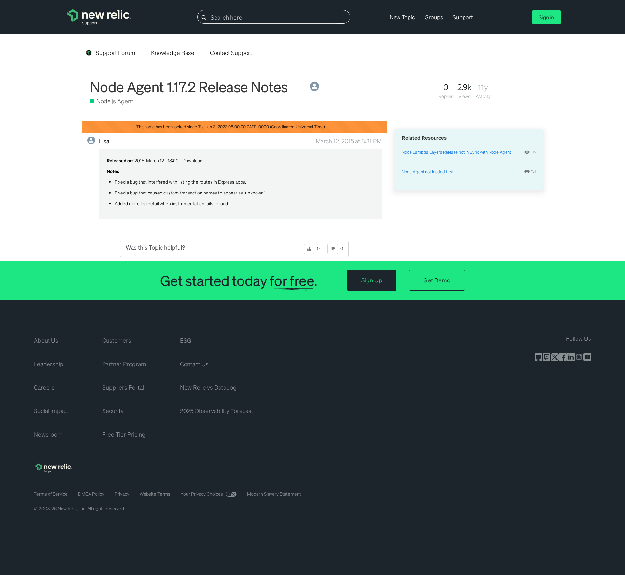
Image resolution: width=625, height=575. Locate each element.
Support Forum (115, 52)
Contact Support (231, 52)
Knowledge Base (172, 52)
